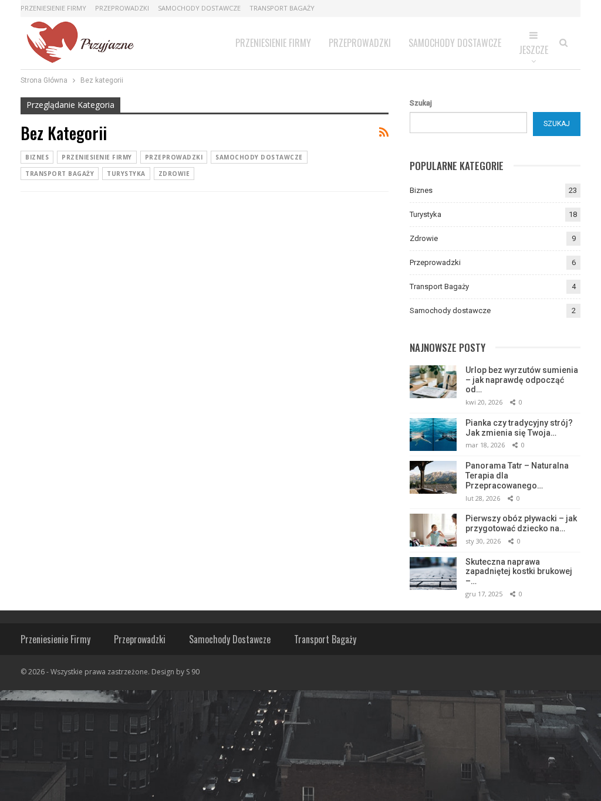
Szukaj (421, 103)
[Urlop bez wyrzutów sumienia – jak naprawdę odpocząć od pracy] (433, 381)
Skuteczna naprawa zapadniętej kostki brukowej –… (518, 571)
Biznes (37, 157)
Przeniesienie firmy (53, 8)
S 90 (193, 672)
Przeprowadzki (122, 8)
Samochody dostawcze (199, 8)
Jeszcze (533, 50)
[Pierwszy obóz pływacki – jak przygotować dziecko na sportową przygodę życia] (433, 530)
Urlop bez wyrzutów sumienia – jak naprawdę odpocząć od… (521, 380)
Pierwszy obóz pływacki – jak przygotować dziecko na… (521, 523)
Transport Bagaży (282, 8)
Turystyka (126, 173)
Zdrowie (174, 173)
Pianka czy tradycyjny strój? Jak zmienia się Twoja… (519, 427)
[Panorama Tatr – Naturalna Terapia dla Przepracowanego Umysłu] (433, 477)
